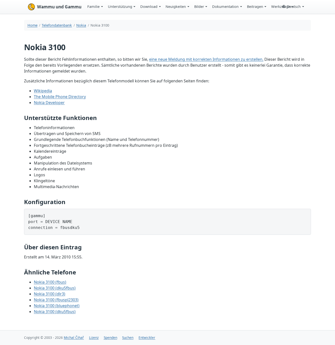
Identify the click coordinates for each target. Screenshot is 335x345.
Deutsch (294, 6)
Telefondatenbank (57, 25)
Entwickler (147, 337)
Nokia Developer (49, 102)
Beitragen (255, 6)
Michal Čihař (74, 337)
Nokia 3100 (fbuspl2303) (56, 299)
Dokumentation (225, 6)
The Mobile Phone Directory (60, 96)
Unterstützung (120, 6)
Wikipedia (43, 90)
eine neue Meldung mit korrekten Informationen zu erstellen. (206, 59)
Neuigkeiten (176, 6)
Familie (93, 6)
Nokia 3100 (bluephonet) (56, 305)
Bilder (199, 6)
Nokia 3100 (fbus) (50, 282)
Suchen (127, 337)
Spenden (110, 337)
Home (32, 25)
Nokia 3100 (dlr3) (49, 294)
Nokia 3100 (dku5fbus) (55, 288)
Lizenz (94, 337)
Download (148, 6)
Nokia (81, 25)
